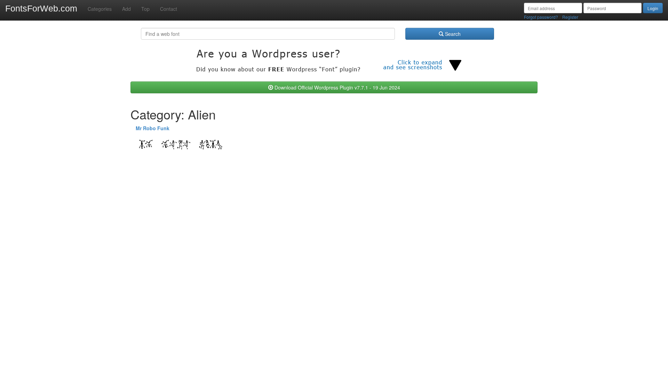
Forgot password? (541, 17)
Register (570, 17)
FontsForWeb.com (41, 8)
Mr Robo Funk (152, 128)
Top (145, 8)
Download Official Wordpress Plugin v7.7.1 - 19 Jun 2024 (336, 87)
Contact (168, 8)
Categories (100, 8)
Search (452, 33)
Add (126, 8)
